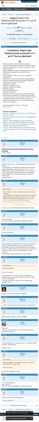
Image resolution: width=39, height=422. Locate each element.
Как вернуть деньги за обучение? (17, 418)
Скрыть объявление (32, 412)
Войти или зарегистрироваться (29, 1)
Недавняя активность (20, 9)
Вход (27, 6)
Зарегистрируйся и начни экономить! (18, 413)
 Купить (19, 30)
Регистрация (33, 6)
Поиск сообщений (7, 9)
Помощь (35, 414)
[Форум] (3, 5)
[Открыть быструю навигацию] (37, 14)
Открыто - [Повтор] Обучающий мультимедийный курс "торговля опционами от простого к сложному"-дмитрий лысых (19, 129)
